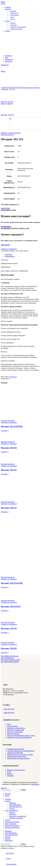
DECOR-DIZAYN (7, 135)
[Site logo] (16, 42)
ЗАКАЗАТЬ (5, 208)
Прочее (12, 19)
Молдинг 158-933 (9, 648)
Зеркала (12, 23)
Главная (4, 87)
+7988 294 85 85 (8, 713)
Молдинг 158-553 (9, 628)
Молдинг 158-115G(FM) (12, 583)
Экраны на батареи (16, 29)
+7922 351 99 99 (8, 709)
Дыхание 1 (13, 377)
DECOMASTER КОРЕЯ (10, 662)
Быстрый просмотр (8, 420)
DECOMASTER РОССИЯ (10, 660)
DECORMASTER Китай (10, 656)
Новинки (13, 11)
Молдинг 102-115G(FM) (12, 426)
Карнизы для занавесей (18, 27)
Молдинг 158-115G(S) (11, 606)
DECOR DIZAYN (14, 15)
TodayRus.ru (35, 784)
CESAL (12, 17)
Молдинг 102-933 (7, 115)
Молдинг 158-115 (9, 508)
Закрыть (4, 788)
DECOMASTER (14, 13)
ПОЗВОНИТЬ (6, 227)
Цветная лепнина (26, 87)
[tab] (22, 254)
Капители (13, 25)
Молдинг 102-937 (7, 102)
